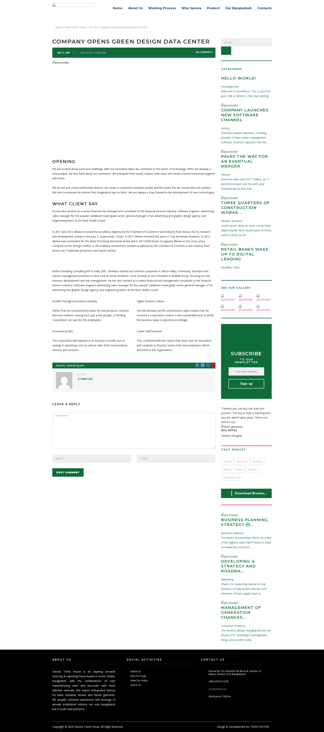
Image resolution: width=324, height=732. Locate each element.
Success (252, 469)
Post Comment (68, 472)
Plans (239, 469)
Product (213, 8)
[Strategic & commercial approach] (264, 297)
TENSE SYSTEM (259, 726)
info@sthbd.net (217, 689)
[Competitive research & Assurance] (246, 307)
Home (117, 8)
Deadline (258, 461)
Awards (60, 365)
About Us (135, 8)
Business (242, 461)
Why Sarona (191, 8)
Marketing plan (76, 365)
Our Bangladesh (238, 8)
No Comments (204, 52)
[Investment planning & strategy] (229, 297)
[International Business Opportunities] (246, 297)
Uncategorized (231, 477)
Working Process (162, 8)
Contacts (264, 8)
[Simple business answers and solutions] (229, 307)
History (227, 469)
